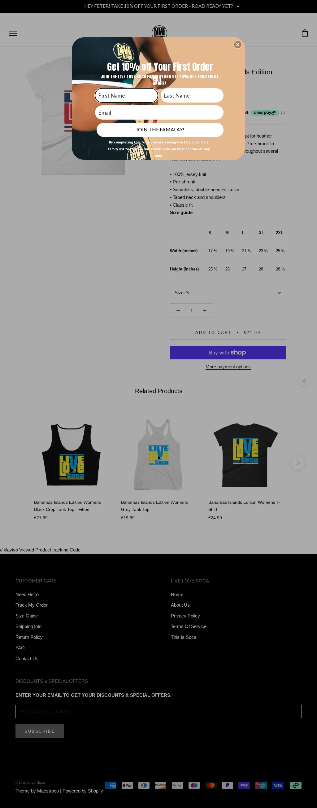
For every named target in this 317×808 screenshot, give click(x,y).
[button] (237, 44)
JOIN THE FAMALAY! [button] (160, 129)
